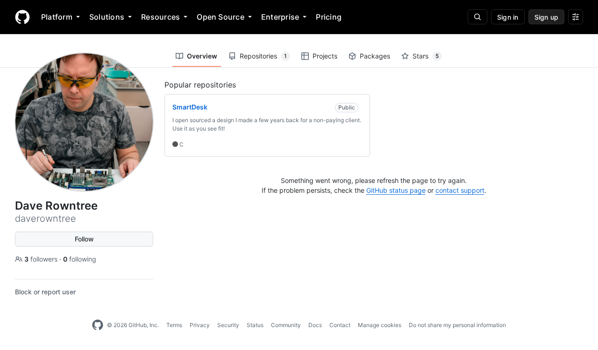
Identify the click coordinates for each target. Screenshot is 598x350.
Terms (174, 324)
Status (255, 324)
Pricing (329, 17)
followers (41, 259)
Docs (315, 324)
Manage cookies (379, 324)
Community (286, 324)
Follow (84, 239)
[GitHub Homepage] (97, 325)
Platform (56, 17)
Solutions (106, 17)
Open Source (220, 17)
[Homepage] (22, 16)
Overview (202, 56)
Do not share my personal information (457, 324)
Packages (375, 56)
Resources (160, 17)
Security (228, 324)
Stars (426, 56)
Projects (325, 56)
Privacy (200, 324)
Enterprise (280, 17)
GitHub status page (396, 190)
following (79, 259)
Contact (339, 324)
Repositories (263, 56)
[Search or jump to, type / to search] (477, 16)
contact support (459, 190)
